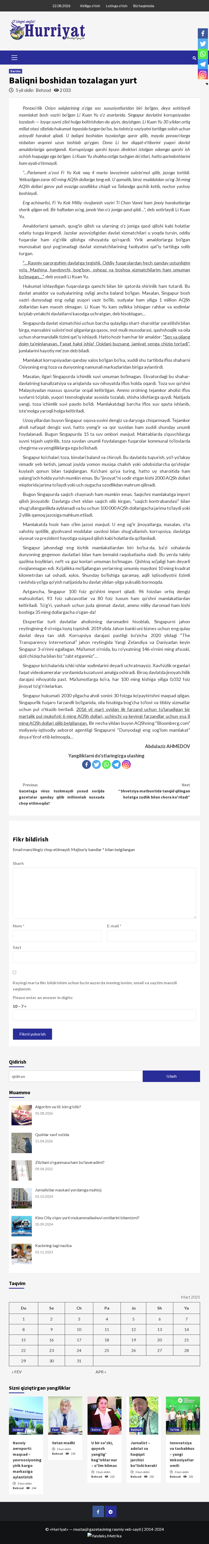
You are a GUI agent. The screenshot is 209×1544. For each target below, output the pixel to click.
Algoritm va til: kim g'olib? (58, 1106)
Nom (18, 925)
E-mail (114, 925)
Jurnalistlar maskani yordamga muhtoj (68, 1189)
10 (79, 1329)
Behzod (44, 90)
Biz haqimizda (143, 6)
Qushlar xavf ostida (52, 1134)
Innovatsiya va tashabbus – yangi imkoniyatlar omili (182, 1454)
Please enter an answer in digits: (43, 997)
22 (23, 1350)
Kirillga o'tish (90, 6)
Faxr (55, 1429)
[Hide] (207, 84)
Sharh (18, 863)
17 (79, 1339)
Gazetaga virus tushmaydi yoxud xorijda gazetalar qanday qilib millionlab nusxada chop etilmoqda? (61, 794)
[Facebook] (86, 764)
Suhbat (136, 1429)
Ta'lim (174, 1429)
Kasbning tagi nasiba (53, 1245)
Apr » (101, 1371)
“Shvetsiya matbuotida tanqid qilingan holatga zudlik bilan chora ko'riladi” (154, 791)
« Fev (17, 1371)
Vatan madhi (63, 1442)
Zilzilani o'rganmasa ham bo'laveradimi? (69, 1162)
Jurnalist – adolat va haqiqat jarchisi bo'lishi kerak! (143, 1454)
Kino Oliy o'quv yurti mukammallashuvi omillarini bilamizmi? (87, 1217)
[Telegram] (116, 764)
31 (79, 1360)
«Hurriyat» (59, 1529)
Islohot (18, 1429)
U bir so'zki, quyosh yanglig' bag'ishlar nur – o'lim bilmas (104, 1454)
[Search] (194, 58)
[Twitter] (96, 764)
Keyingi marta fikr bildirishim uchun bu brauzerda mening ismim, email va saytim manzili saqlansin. (95, 985)
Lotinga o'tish (116, 6)
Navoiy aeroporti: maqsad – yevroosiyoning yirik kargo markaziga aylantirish (27, 1459)
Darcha (15, 71)
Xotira (96, 1429)
